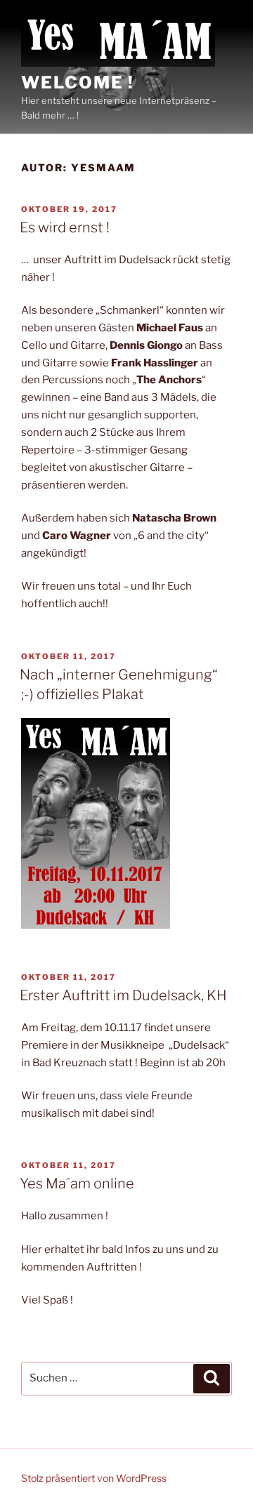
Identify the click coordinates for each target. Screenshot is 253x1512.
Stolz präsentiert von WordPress (94, 1478)
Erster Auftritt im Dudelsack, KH (123, 995)
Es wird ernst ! (65, 227)
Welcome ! (77, 82)
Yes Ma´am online (77, 1183)
